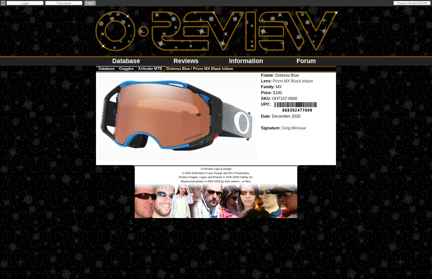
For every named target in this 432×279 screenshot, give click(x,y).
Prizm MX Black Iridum (293, 81)
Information (246, 60)
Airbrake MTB (150, 68)
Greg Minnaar (294, 128)
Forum (306, 60)
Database (126, 60)
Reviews (186, 60)
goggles (126, 68)
